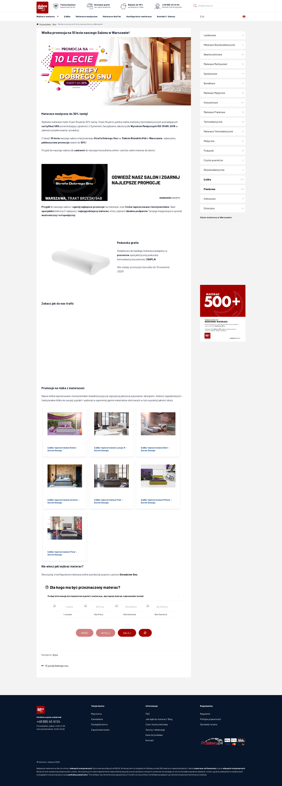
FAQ (148, 713)
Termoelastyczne (213, 121)
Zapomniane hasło (100, 729)
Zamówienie (97, 719)
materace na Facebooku (205, 768)
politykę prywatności (78, 774)
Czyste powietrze (213, 160)
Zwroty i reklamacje (155, 729)
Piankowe (209, 189)
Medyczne (209, 140)
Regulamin (205, 713)
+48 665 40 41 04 (48, 721)
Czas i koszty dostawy (157, 724)
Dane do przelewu (154, 735)
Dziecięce (209, 208)
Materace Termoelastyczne (218, 131)
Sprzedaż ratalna (208, 724)
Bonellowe (209, 83)
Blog (54, 24)
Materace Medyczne (214, 92)
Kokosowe (210, 198)
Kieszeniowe (211, 102)
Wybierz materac (45, 16)
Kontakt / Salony (166, 16)
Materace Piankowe (214, 112)
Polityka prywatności (210, 719)
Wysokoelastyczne (214, 169)
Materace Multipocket (215, 64)
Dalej (127, 632)
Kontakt (150, 740)
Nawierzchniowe (213, 54)
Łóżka (67, 16)
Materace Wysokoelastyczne (219, 44)
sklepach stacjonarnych (81, 768)
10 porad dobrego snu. (57, 666)
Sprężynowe (210, 73)
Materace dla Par (112, 16)
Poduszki (209, 150)
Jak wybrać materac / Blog (159, 719)
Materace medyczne (86, 16)
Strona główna (45, 24)
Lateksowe (210, 35)
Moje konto (96, 713)
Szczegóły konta (99, 724)
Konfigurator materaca (139, 16)
